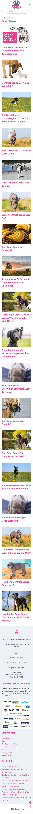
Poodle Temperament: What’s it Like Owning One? (14, 771)
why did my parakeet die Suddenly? (14, 789)
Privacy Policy (7, 753)
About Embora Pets (8, 747)
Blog (3, 741)
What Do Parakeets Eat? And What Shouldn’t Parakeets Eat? (14, 785)
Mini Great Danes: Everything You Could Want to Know (16, 388)
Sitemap (5, 750)
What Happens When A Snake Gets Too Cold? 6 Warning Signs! (15, 793)
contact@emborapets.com (16, 662)
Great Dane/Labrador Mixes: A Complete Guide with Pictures (15, 353)
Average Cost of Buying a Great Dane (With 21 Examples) (15, 282)
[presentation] (16, 34)
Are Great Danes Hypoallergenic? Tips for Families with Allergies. (15, 118)
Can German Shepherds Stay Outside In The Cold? (15, 776)
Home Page (6, 738)
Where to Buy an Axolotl (10, 766)
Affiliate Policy (7, 756)
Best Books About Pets (9, 744)
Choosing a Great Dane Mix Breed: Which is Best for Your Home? (16, 317)
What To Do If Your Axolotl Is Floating (14, 780)
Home (3, 17)
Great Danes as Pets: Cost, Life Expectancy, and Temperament (16, 50)
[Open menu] (29, 5)
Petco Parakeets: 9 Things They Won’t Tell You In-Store (16, 799)
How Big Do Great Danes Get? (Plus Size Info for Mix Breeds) (16, 617)
